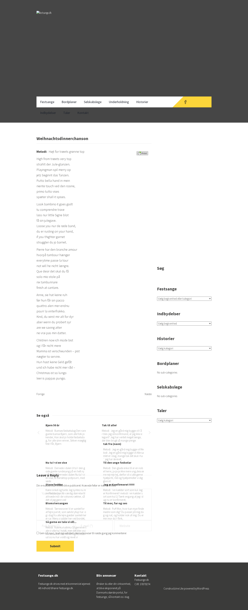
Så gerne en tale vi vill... (61, 522)
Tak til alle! (109, 425)
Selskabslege (92, 102)
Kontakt (83, 113)
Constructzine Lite (174, 588)
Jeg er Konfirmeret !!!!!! (119, 484)
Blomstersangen (57, 503)
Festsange (47, 102)
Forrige (40, 394)
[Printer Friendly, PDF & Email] (142, 154)
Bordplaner (69, 102)
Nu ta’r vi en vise (56, 462)
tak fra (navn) (112, 444)
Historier (142, 102)
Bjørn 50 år (52, 425)
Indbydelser (48, 113)
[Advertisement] (124, 66)
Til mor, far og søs (115, 503)
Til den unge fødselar (117, 462)
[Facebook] (185, 101)
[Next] (149, 433)
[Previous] (38, 433)
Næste (148, 394)
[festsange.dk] (43, 16)
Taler (66, 113)
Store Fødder (54, 484)
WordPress (203, 588)
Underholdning (119, 102)
